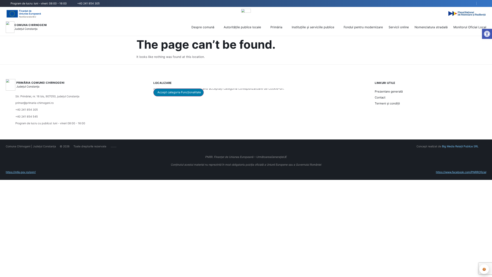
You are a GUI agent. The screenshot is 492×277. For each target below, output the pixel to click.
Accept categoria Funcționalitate (179, 92)
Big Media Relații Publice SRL (460, 146)
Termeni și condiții (387, 103)
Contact (380, 97)
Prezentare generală (389, 91)
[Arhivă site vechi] (483, 3)
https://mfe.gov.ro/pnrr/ (21, 172)
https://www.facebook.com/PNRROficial (461, 172)
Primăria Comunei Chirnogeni (40, 82)
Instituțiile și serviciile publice (313, 27)
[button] (487, 34)
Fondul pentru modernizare (363, 27)
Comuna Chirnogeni (30, 25)
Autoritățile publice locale (242, 27)
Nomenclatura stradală (431, 27)
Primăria (276, 27)
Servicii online (399, 27)
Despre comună (202, 27)
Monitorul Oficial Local (469, 27)
